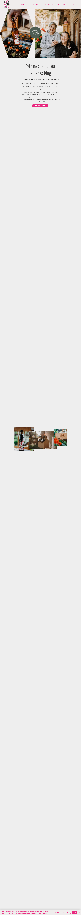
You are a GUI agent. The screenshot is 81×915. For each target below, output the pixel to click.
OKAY (74, 912)
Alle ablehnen (65, 912)
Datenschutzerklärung (43, 913)
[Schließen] (79, 912)
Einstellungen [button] (56, 912)
